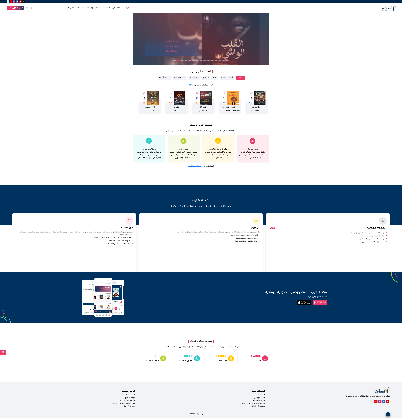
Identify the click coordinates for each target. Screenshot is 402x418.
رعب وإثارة (183, 149)
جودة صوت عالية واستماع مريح (373, 242)
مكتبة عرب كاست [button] (113, 8)
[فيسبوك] (17, 1)
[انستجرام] (14, 1)
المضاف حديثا (258, 391)
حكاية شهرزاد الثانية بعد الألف (253, 404)
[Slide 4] (185, 60)
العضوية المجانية (376, 228)
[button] (3, 310)
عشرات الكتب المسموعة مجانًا (373, 236)
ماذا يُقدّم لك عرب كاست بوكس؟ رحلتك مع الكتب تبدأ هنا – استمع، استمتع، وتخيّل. (201, 131)
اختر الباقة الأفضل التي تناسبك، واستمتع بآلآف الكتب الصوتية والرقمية (201, 206)
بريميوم (255, 228)
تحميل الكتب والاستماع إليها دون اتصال (116, 244)
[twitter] (7, 1)
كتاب (258, 361)
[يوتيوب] (20, 1)
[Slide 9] (204, 60)
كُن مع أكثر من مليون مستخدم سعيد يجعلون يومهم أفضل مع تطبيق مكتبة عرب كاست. (201, 347)
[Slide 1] (174, 60)
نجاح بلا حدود (129, 398)
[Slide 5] (189, 60)
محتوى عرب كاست (201, 125)
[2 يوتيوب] (11, 1)
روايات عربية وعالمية (218, 149)
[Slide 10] (208, 60)
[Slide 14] (223, 60)
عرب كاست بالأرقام (201, 341)
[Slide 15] (227, 60)
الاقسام (99, 8)
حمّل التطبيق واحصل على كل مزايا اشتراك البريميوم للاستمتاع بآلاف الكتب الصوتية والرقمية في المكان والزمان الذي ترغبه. (218, 232)
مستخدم (223, 361)
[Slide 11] (212, 60)
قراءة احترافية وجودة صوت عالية (246, 241)
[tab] (240, 78)
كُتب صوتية (253, 149)
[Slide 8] (201, 60)
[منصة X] (372, 401)
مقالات (80, 8)
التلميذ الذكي (130, 395)
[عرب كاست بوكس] (388, 7)
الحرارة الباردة (259, 395)
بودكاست (89, 8)
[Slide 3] (182, 60)
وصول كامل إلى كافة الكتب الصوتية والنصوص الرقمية (112, 238)
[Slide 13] (219, 60)
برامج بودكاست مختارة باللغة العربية (371, 239)
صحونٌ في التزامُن (258, 406)
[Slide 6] (193, 60)
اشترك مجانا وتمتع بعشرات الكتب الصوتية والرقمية (369, 233)
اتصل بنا (71, 8)
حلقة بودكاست (152, 361)
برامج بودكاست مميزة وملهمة (247, 238)
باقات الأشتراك (201, 200)
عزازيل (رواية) (129, 406)
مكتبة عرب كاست (200, 166)
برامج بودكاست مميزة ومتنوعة (120, 241)
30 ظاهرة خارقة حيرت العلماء (123, 404)
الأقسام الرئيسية (201, 71)
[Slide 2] (178, 60)
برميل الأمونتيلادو (258, 401)
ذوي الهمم (126, 228)
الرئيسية (126, 8)
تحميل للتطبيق (186, 361)
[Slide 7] (197, 60)
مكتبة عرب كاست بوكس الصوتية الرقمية (296, 292)
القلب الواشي (259, 398)
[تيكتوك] (23, 1)
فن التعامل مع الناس (126, 401)
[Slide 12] (216, 60)
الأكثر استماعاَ (128, 391)
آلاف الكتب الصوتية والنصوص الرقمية (244, 235)
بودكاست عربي (149, 149)
